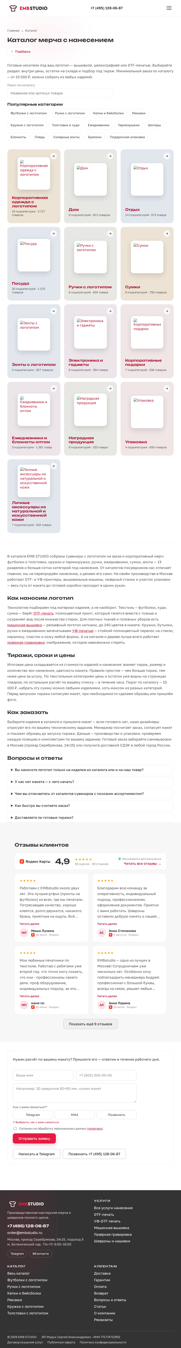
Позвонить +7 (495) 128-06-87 (94, 1154)
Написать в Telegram (37, 1154)
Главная (13, 30)
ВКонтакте (41, 1253)
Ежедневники (98, 125)
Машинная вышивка (111, 1228)
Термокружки (129, 125)
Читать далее (29, 924)
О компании (104, 1313)
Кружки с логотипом (27, 125)
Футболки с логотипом (29, 113)
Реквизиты (103, 1319)
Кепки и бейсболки (108, 113)
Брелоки (95, 137)
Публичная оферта (61, 1342)
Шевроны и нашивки (112, 1241)
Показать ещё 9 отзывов (90, 1024)
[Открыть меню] (169, 8)
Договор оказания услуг (25, 1342)
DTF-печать (43, 613)
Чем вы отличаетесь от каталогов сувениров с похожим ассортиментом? (79, 793)
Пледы (40, 137)
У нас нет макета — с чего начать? (44, 781)
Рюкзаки (138, 113)
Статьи (100, 1306)
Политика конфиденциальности (103, 1342)
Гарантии (102, 1280)
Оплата (100, 1286)
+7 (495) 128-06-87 (106, 8)
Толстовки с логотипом (27, 1313)
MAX (74, 1115)
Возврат (101, 1293)
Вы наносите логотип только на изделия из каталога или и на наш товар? (79, 770)
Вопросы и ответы (110, 1300)
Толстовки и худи (65, 125)
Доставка (102, 1273)
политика (95, 1128)
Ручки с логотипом (70, 113)
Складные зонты (66, 137)
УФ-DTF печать (107, 1221)
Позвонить (116, 1115)
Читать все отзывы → (142, 863)
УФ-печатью (82, 630)
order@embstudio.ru (24, 1232)
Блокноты (18, 137)
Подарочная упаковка (127, 137)
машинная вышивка (24, 625)
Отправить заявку (34, 1138)
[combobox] (60, 93)
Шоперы (154, 125)
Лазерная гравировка (113, 1234)
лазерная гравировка (26, 642)
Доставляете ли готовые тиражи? (44, 817)
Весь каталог (18, 1273)
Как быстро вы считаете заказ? (42, 805)
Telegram (33, 1115)
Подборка (20, 51)
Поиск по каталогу (21, 85)
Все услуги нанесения (113, 1208)
